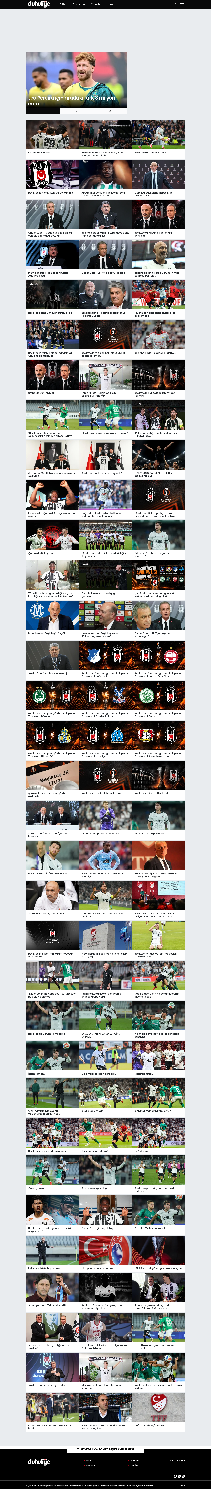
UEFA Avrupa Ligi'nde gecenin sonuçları (158, 1268)
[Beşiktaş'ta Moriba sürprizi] (158, 134)
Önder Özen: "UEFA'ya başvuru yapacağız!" (152, 635)
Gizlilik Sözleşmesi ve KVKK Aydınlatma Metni (131, 1485)
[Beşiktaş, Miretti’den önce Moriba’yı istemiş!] (105, 855)
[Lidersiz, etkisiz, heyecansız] (52, 1250)
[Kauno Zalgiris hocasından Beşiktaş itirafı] (52, 1407)
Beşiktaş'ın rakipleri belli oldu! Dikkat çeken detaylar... (103, 354)
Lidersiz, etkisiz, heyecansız (44, 1268)
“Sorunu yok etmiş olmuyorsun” (47, 913)
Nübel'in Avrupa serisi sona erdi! (100, 833)
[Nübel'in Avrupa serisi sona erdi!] (105, 815)
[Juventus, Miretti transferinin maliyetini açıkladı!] (52, 455)
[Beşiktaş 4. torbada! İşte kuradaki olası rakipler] (158, 1367)
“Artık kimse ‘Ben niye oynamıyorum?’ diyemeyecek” (157, 995)
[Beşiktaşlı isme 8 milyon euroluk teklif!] (52, 294)
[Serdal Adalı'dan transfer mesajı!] (52, 655)
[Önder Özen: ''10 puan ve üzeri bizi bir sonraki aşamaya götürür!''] (52, 214)
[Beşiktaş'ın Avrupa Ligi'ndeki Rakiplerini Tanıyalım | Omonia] (52, 695)
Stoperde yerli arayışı (41, 392)
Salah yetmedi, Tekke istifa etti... (47, 1305)
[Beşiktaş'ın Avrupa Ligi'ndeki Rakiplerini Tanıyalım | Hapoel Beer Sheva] (158, 655)
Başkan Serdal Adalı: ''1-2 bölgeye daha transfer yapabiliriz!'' (105, 234)
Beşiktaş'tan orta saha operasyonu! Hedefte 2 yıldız (103, 314)
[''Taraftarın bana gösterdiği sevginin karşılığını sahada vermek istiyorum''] (52, 575)
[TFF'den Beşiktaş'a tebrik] (158, 1407)
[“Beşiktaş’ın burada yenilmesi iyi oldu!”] (105, 415)
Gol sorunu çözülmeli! (94, 1151)
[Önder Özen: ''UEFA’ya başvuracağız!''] (105, 254)
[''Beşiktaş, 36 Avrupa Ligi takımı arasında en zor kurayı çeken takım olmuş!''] (158, 495)
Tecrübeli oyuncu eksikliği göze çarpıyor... (100, 595)
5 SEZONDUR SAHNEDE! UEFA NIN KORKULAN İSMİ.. (153, 474)
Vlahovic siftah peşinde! (149, 833)
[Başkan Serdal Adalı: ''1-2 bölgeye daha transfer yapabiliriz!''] (105, 214)
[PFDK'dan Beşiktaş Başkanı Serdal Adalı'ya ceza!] (52, 254)
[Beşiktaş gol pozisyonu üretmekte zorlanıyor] (158, 1170)
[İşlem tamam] (52, 1055)
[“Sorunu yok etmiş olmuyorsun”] (52, 895)
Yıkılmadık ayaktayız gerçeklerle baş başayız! (156, 1035)
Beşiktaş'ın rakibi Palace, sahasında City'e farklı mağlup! (50, 354)
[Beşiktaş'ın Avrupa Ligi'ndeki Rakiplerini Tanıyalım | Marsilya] (105, 735)
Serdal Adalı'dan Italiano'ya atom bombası (48, 835)
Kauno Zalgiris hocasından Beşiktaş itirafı (50, 1427)
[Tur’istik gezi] (158, 1133)
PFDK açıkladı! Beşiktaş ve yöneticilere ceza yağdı (104, 955)
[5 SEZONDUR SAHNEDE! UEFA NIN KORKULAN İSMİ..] (158, 455)
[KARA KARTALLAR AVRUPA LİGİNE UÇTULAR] (105, 1015)
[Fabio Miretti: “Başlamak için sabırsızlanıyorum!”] (105, 375)
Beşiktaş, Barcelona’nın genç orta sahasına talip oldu (101, 1307)
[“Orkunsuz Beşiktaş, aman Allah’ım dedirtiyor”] (105, 895)
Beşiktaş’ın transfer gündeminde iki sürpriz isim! (49, 1230)
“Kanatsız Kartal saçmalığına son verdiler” (48, 1347)
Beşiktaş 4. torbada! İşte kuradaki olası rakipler (158, 1387)
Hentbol (113, 4)
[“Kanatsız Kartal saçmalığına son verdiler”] (52, 1327)
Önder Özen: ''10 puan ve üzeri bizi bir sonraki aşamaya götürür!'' (50, 234)
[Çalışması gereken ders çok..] (105, 1055)
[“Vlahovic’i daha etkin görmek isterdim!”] (158, 535)
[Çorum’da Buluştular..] (52, 535)
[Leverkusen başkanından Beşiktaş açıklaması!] (158, 294)
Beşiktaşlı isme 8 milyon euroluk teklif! (51, 312)
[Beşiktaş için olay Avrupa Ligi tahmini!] (52, 174)
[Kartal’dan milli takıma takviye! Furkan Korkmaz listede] (105, 1327)
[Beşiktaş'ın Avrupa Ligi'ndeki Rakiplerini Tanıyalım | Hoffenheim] (105, 655)
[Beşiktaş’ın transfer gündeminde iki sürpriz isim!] (52, 1210)
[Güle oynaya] (52, 1170)
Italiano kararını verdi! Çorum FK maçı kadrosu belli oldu (157, 274)
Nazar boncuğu (143, 1073)
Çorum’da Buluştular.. (41, 553)
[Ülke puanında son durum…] (105, 1250)
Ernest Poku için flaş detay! (97, 1228)
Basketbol (79, 4)
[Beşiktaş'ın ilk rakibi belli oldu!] (158, 775)
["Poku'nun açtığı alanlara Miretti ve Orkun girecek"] (158, 415)
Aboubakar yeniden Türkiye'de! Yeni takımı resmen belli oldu (103, 194)
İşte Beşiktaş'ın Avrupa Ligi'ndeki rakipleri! (47, 795)
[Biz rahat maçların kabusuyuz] (158, 1093)
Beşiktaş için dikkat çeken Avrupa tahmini (154, 394)
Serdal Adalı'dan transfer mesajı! (48, 673)
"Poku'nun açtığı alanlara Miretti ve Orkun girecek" (155, 434)
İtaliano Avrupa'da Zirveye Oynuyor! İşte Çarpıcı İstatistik (103, 154)
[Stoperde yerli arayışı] (52, 375)
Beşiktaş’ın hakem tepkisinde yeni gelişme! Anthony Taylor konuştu (154, 915)
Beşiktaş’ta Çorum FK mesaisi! (46, 1033)
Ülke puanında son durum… (97, 1268)
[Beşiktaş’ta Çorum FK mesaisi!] (52, 1015)
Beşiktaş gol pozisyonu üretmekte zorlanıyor (154, 1190)
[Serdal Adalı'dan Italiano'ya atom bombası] (52, 815)
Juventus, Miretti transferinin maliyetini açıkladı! (51, 474)
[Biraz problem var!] (105, 1093)
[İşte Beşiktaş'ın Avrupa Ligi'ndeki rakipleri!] (52, 775)
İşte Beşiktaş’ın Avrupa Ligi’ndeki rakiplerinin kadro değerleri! (154, 595)
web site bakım (177, 1460)
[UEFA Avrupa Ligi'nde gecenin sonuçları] (158, 1250)
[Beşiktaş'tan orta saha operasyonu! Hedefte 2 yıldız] (105, 294)
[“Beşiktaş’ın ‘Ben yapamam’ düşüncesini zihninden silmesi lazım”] (52, 415)
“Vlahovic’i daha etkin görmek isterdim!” (152, 555)
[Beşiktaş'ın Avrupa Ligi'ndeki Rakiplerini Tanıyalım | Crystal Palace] (105, 695)
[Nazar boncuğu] (158, 1055)
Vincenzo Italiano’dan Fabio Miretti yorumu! (102, 1387)
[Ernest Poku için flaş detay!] (105, 1210)
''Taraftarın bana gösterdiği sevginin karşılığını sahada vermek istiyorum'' (50, 595)
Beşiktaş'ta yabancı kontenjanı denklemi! (153, 234)
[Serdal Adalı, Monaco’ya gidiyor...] (52, 1367)
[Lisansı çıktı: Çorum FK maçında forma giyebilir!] (52, 495)
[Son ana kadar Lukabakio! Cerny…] (158, 334)
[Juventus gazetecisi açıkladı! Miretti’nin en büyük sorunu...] (158, 1287)
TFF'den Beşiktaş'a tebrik (149, 1425)
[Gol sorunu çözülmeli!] (105, 1133)
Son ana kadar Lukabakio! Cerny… (155, 352)
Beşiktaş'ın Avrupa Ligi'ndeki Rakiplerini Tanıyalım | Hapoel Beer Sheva (157, 675)
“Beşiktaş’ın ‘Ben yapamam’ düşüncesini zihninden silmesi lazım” (50, 434)
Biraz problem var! (92, 1110)
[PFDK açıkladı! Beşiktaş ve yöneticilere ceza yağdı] (105, 935)
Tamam (182, 1486)
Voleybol (96, 4)
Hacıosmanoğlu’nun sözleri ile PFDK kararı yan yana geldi (155, 875)
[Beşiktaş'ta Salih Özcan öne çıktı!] (52, 855)
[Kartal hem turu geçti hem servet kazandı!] (158, 1327)
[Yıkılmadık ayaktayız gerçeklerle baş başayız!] (158, 1015)
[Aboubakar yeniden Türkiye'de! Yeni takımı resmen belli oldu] (105, 174)
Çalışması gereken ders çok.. (98, 1073)
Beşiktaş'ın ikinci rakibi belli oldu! (101, 793)
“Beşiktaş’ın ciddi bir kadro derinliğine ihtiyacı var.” (104, 555)
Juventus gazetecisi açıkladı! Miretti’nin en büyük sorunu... (152, 1307)
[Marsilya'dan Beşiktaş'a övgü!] (52, 615)
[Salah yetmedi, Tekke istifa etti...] (52, 1287)
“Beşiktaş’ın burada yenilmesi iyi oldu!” (104, 433)
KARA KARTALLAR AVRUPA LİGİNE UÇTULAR (100, 1035)
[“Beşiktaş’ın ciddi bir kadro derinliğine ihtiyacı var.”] (105, 535)
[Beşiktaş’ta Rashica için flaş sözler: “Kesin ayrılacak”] (158, 935)
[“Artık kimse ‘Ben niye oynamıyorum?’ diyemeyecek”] (158, 975)
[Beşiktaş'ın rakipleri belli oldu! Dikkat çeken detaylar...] (105, 334)
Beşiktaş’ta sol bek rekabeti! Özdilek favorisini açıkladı (103, 1427)
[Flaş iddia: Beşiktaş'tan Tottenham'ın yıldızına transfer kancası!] (105, 495)
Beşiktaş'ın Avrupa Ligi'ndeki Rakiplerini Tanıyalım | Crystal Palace (104, 715)
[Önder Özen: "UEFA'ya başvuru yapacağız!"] (158, 615)
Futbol (63, 4)
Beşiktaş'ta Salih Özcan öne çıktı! (48, 873)
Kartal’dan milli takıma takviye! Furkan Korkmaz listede (104, 1347)
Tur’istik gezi (141, 1151)
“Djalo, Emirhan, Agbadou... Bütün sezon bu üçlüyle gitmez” (52, 995)
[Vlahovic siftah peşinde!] (158, 815)
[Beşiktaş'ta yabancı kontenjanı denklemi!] (158, 214)
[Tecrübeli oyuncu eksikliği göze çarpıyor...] (105, 575)
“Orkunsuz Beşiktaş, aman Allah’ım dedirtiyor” (102, 915)
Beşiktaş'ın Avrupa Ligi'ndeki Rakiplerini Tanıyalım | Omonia (51, 715)
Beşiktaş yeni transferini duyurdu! (101, 473)
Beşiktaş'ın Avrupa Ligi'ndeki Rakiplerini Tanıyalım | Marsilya (104, 755)
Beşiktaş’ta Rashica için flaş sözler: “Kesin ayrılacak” (155, 955)
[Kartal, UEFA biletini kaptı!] (158, 1210)
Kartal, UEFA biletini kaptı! (149, 1228)
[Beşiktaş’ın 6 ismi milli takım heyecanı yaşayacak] (52, 935)
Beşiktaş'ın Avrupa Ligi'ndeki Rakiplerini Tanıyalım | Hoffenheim (104, 675)
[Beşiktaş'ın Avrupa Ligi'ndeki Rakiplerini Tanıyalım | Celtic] (158, 695)
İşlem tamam (36, 1073)
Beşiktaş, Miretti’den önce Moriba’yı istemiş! (102, 875)
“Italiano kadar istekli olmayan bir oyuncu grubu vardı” (101, 995)
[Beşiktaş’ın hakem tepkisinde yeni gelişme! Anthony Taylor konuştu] (158, 895)
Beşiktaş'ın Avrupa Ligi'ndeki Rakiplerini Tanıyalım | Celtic (157, 715)
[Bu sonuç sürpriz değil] (105, 1170)
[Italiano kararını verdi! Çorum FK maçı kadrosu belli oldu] (158, 254)
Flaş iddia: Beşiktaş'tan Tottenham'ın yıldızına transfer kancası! (103, 514)
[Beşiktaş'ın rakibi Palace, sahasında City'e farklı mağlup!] (52, 334)
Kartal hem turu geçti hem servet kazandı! (154, 1347)
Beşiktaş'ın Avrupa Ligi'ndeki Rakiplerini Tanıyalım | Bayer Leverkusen (157, 755)
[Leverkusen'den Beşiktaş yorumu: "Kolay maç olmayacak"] (105, 615)
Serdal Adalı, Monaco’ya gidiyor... (48, 1385)
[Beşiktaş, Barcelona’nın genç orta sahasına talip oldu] (105, 1287)
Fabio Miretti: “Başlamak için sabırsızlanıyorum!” (98, 394)
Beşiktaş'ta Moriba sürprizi (150, 152)
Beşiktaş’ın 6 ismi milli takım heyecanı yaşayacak (51, 955)
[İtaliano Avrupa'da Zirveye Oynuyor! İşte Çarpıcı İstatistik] (105, 134)
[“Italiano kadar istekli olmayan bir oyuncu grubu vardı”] (105, 975)
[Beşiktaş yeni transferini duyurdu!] (105, 455)
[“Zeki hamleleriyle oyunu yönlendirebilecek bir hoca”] (52, 1093)
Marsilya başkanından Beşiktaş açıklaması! (153, 194)
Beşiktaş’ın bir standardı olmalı (47, 1151)
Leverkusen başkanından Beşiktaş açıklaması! (155, 314)
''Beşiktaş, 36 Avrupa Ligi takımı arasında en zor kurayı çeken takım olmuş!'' (155, 514)
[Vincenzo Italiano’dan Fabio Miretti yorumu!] (105, 1367)
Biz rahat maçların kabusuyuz (152, 1110)
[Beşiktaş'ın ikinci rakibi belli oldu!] (105, 775)
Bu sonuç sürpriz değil (94, 1188)
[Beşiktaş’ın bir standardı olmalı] (52, 1133)
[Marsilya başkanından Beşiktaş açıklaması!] (158, 174)
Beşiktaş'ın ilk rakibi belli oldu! (152, 793)
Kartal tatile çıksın (39, 152)
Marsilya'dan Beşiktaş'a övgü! (46, 633)
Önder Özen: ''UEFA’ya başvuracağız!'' (104, 272)
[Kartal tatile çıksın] (52, 134)
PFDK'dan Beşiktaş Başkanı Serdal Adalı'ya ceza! (48, 274)
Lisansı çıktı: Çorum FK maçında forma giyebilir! (51, 514)
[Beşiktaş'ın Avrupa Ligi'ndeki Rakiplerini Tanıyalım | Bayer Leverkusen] (158, 735)
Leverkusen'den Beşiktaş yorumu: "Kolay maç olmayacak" (101, 635)
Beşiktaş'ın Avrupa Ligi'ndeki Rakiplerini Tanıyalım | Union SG (51, 755)
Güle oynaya (36, 1188)
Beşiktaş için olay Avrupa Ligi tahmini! (51, 192)
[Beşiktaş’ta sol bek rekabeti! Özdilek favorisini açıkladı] (105, 1407)
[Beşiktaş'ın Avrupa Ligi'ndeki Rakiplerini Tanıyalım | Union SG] (52, 735)
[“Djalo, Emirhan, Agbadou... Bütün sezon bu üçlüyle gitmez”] (52, 975)
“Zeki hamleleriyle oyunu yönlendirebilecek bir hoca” (44, 1112)
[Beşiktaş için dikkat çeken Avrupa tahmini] (158, 375)
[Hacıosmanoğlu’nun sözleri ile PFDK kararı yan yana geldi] (158, 855)
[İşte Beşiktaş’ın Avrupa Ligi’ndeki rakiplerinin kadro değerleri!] (158, 575)
